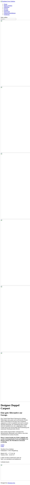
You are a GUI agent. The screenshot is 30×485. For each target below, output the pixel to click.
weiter (2, 446)
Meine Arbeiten (8, 5)
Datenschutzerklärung (10, 13)
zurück (2, 444)
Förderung (7, 14)
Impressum (7, 11)
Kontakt (6, 10)
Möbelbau (6, 7)
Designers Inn (11, 483)
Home (5, 4)
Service (6, 8)
